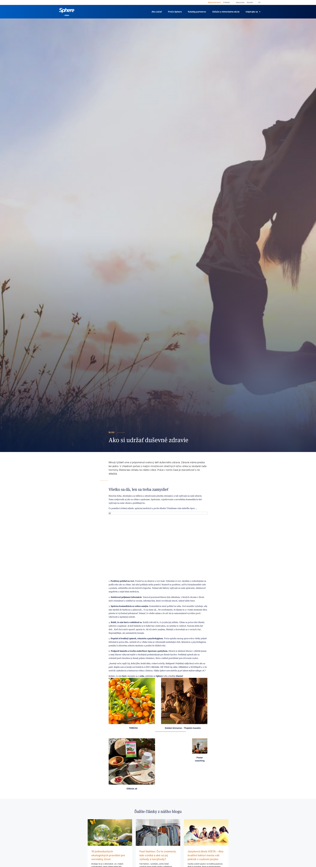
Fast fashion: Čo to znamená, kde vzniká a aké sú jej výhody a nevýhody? (157, 855)
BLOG (111, 432)
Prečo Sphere (175, 11)
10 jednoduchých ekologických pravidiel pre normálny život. (108, 855)
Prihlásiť (226, 2)
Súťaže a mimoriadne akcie (225, 11)
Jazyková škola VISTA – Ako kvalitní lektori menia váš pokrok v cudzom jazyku (205, 855)
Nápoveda (240, 2)
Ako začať (157, 11)
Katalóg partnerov (197, 11)
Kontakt (250, 2)
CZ (259, 2)
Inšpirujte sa (252, 11)
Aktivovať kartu (214, 2)
